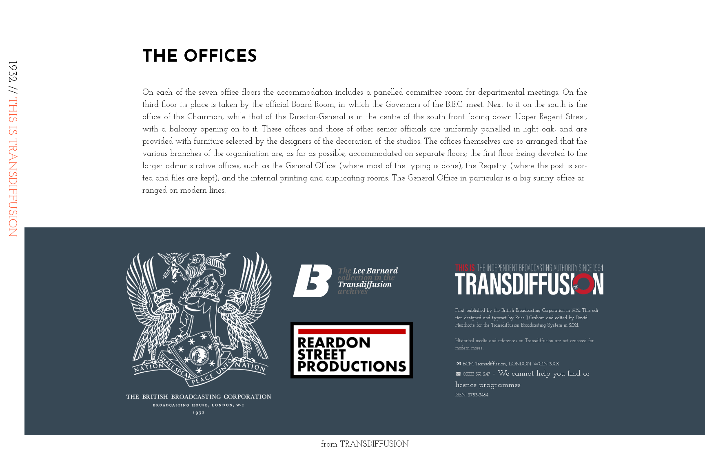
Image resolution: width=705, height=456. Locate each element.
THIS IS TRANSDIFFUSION (12, 167)
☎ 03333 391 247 (472, 374)
